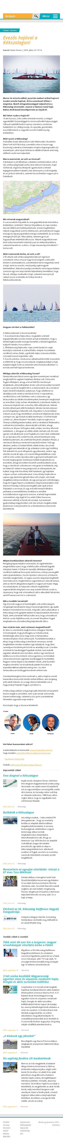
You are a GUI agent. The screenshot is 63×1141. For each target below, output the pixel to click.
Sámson (38, 764)
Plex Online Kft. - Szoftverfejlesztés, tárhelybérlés (52, 1131)
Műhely (6, 1133)
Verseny (6, 1125)
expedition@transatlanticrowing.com (33, 753)
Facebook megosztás (14, 759)
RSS (21, 1133)
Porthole (31, 7)
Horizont (13, 30)
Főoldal (6, 30)
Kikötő (5, 1130)
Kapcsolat (24, 1128)
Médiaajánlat (25, 1125)
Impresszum (25, 1122)
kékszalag (28, 764)
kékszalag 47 (17, 764)
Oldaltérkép (25, 1130)
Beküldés (6, 1136)
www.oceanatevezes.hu (41, 750)
